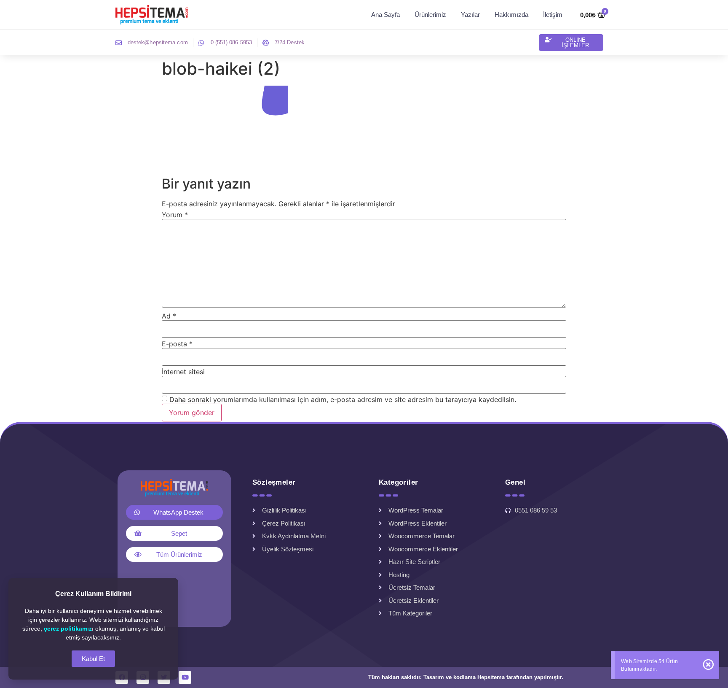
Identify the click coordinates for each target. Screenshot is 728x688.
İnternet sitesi (183, 371)
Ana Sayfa (385, 14)
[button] (571, 42)
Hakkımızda (511, 14)
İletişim (552, 14)
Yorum (175, 214)
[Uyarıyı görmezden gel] (708, 665)
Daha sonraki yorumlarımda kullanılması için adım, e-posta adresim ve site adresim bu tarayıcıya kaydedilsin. (342, 399)
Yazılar (470, 14)
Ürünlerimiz (430, 14)
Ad (169, 316)
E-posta (177, 343)
